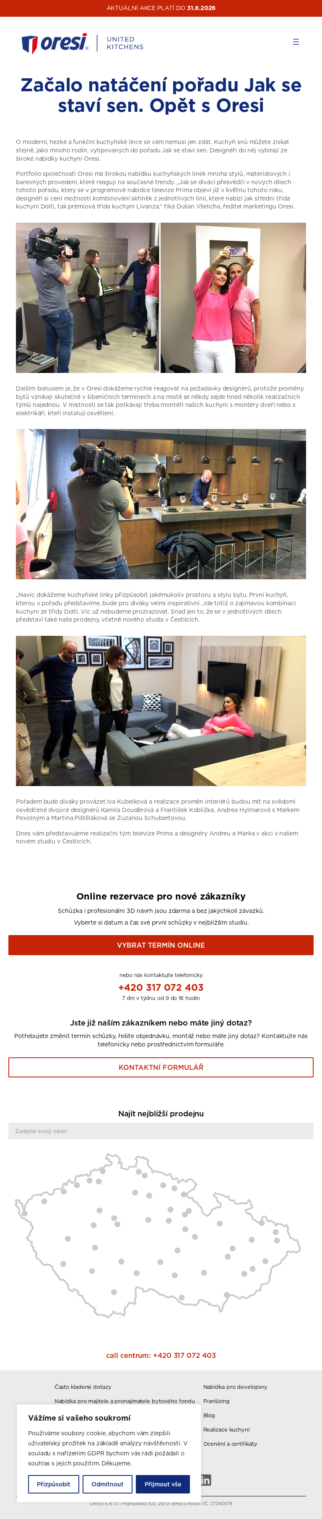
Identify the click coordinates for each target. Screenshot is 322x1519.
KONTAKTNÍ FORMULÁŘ (161, 1067)
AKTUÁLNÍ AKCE (131, 8)
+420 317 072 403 (160, 987)
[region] (109, 1453)
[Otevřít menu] (296, 42)
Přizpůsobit (53, 1484)
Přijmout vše (163, 1484)
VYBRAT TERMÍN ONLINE (161, 945)
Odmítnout (107, 1484)
